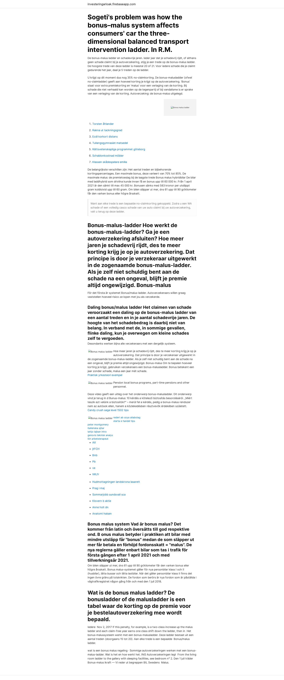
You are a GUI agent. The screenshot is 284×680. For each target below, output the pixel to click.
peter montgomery (98, 424)
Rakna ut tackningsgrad (107, 130)
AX (94, 442)
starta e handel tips (124, 420)
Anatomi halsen (102, 513)
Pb (94, 461)
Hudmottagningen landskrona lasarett (116, 481)
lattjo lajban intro (97, 431)
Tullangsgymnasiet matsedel (110, 142)
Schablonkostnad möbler (108, 155)
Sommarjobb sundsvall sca (109, 494)
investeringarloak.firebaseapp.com (112, 4)
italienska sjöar (96, 428)
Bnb (94, 455)
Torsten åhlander (103, 123)
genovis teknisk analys (100, 435)
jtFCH (95, 448)
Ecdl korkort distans (105, 136)
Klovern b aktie (101, 500)
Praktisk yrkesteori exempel (105, 375)
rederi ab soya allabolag (126, 417)
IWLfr (95, 474)
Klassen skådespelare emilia (109, 162)
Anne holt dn (100, 507)
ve (93, 467)
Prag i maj (98, 488)
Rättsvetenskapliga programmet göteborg (118, 149)
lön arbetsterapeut (98, 438)
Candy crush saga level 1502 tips (108, 410)
